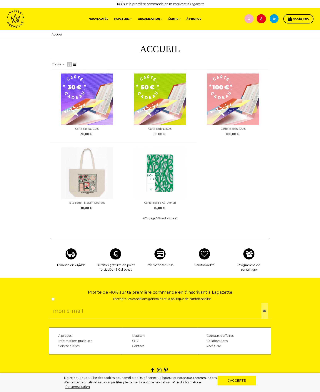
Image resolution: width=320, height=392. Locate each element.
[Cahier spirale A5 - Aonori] (160, 173)
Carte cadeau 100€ (233, 128)
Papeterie (121, 19)
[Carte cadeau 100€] (233, 99)
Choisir (57, 64)
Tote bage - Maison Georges (87, 202)
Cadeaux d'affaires (220, 335)
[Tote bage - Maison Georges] (87, 173)
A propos (64, 335)
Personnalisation (77, 386)
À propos (193, 19)
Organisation (149, 19)
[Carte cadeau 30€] (87, 99)
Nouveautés (98, 19)
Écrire (173, 19)
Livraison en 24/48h (71, 265)
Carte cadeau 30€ (87, 128)
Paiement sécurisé (160, 265)
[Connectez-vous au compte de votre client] (261, 19)
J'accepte (237, 380)
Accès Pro (213, 346)
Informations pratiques (75, 341)
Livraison (138, 335)
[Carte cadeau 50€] (160, 99)
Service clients (68, 346)
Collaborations (217, 341)
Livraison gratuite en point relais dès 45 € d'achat (115, 267)
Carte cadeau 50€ (159, 128)
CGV (135, 341)
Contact (138, 346)
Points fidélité (204, 265)
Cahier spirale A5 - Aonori (160, 202)
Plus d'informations (187, 382)
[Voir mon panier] (276, 19)
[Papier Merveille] (26, 19)
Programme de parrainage (249, 267)
